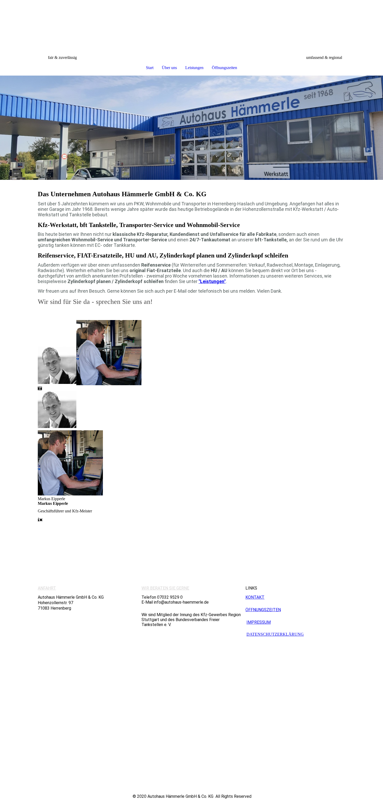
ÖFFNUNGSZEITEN (263, 609)
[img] (191, 28)
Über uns (169, 67)
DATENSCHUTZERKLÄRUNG (275, 634)
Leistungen (194, 67)
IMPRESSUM (258, 622)
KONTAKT (254, 597)
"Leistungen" (212, 281)
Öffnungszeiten (224, 67)
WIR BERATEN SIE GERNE (165, 588)
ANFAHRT (47, 588)
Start (149, 67)
